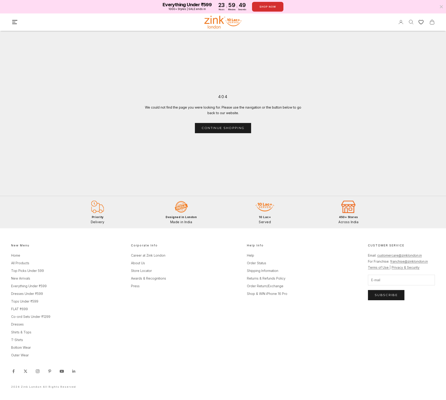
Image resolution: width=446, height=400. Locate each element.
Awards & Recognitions (148, 278)
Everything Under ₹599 (29, 286)
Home (15, 255)
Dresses (17, 324)
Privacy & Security (406, 267)
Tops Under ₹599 (24, 301)
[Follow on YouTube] (61, 371)
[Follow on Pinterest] (49, 371)
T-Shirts (17, 340)
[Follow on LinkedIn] (74, 371)
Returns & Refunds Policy (266, 278)
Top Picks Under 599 (27, 271)
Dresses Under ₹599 (27, 294)
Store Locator (141, 271)
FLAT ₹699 (19, 309)
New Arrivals (20, 278)
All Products (20, 263)
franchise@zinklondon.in (409, 261)
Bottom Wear (21, 347)
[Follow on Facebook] (13, 371)
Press (135, 286)
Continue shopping (223, 128)
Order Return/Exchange (265, 286)
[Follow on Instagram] (37, 371)
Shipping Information (262, 271)
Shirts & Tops (21, 332)
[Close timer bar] (441, 7)
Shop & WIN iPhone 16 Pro (267, 294)
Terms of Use (379, 267)
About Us (138, 263)
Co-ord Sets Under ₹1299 (30, 317)
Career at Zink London (148, 255)
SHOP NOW (267, 6)
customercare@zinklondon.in (399, 255)
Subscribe (386, 295)
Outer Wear (20, 355)
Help (250, 255)
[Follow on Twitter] (25, 371)
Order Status (256, 263)
